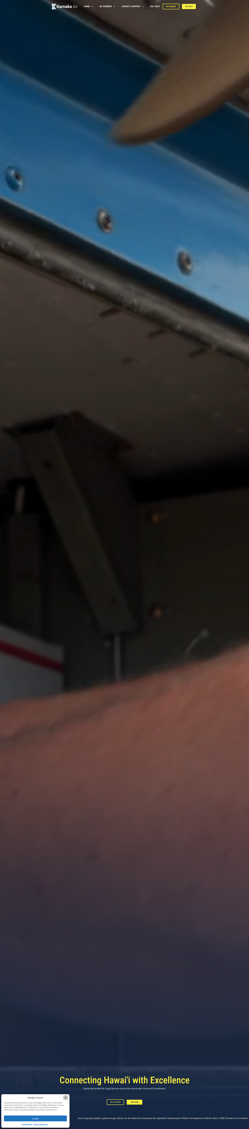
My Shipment (106, 6)
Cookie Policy (27, 1124)
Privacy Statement (40, 1124)
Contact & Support (131, 6)
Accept (35, 1118)
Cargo (87, 6)
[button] (65, 1097)
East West (155, 6)
